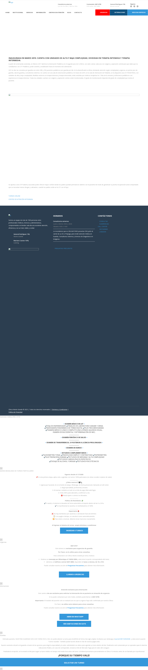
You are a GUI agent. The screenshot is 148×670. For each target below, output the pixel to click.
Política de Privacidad (15, 412)
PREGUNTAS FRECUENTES (63, 248)
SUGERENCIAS (104, 224)
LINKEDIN (102, 232)
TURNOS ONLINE (14, 196)
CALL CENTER (102, 226)
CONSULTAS (103, 221)
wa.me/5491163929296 (122, 639)
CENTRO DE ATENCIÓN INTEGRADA (21, 199)
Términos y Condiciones (59, 409)
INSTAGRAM (103, 229)
